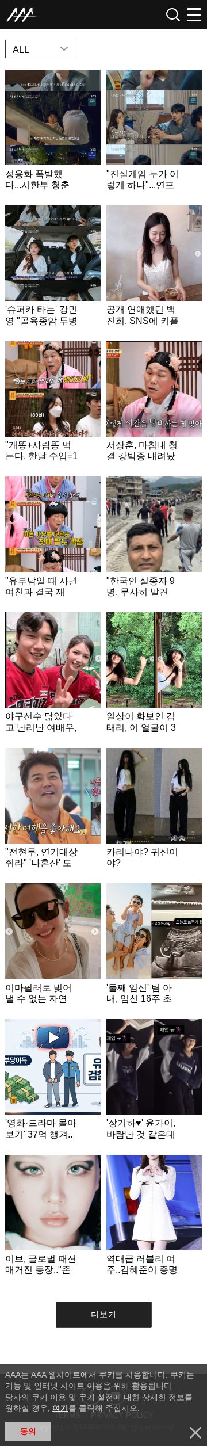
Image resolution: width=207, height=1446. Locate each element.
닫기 (195, 1433)
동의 (28, 1431)
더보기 (104, 1314)
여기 (60, 1408)
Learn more (53, 135)
